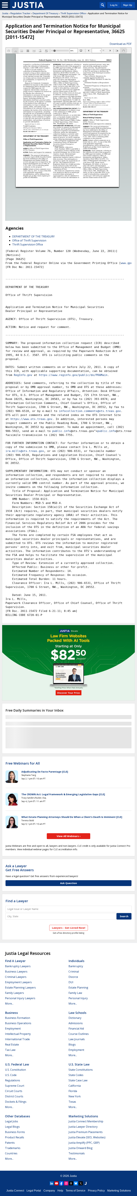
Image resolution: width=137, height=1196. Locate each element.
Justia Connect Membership (85, 1121)
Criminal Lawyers (15, 977)
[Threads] (71, 1183)
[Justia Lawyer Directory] (86, 1183)
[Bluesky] (76, 1183)
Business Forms (15, 1132)
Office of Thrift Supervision (29, 240)
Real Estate (12, 1044)
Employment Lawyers (18, 982)
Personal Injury (78, 998)
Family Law (75, 993)
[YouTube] (56, 1183)
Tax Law (10, 1050)
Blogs (72, 1044)
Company (49, 1190)
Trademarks (12, 1148)
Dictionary (74, 1018)
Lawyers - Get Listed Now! (68, 927)
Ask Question (68, 883)
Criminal (73, 971)
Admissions (75, 1023)
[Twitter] (81, 1183)
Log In (113, 5)
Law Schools (77, 1013)
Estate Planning (78, 987)
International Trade (17, 1039)
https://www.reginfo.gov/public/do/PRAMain (73, 375)
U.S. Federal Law (17, 1064)
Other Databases (17, 1116)
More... (9, 1003)
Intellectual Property (18, 1034)
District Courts (14, 1096)
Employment (13, 1028)
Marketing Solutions (83, 1116)
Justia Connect (15, 1190)
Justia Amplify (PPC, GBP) (84, 1143)
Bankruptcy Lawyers (18, 966)
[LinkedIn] (52, 1183)
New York (74, 1096)
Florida (72, 1091)
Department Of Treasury (45, 13)
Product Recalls (14, 1137)
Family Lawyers (14, 993)
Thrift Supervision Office (73, 13)
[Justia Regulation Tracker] (28, 5)
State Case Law (77, 1080)
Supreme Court (14, 1086)
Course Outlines (78, 1034)
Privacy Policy (96, 1190)
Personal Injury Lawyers (20, 998)
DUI (70, 982)
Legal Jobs (11, 1121)
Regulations (12, 1080)
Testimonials (76, 1153)
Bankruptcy (75, 966)
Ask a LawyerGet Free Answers (20, 868)
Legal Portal (34, 1190)
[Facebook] (61, 1183)
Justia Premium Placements (85, 1132)
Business (11, 1013)
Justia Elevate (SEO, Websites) (86, 1137)
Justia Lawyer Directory (83, 1127)
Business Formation (17, 1018)
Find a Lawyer (17, 901)
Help (60, 1190)
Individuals (76, 961)
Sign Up (127, 5)
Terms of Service (75, 1190)
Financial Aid (76, 1028)
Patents (10, 1143)
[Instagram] (66, 1183)
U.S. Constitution (15, 1070)
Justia (5, 13)
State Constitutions (80, 1070)
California (74, 1086)
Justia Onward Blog (80, 1148)
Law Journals (76, 1039)
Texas (72, 1102)
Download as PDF (120, 44)
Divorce (73, 977)
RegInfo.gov (23, 375)
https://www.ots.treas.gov (31, 419)
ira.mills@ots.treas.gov (25, 451)
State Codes (75, 1075)
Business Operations (18, 1023)
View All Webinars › (69, 836)
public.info (61, 431)
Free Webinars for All (23, 763)
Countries (11, 1153)
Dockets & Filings (15, 1102)
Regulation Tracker (20, 13)
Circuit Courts (13, 1091)
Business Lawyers (16, 971)
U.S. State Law (79, 1064)
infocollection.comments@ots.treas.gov (90, 411)
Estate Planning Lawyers (20, 987)
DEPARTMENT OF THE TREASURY (33, 236)
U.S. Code (11, 1075)
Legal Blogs (12, 1127)
